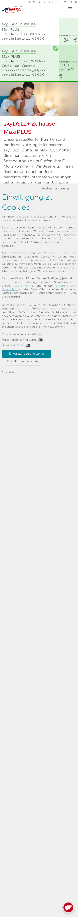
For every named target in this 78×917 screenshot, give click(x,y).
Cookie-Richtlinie (24, 285)
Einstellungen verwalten (23, 361)
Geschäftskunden (36, 2)
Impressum (9, 371)
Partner (56, 2)
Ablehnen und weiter (55, 188)
